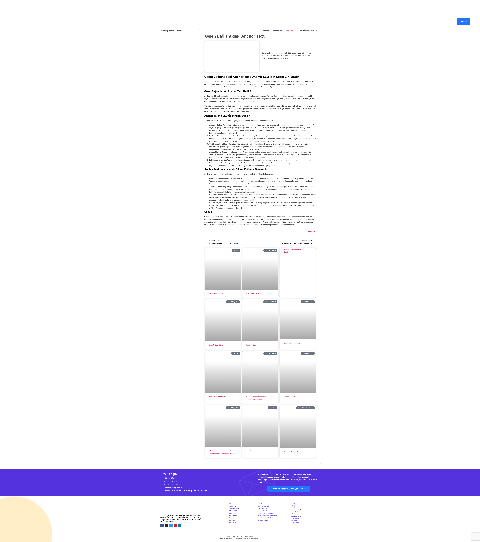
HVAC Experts (295, 522)
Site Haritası (294, 520)
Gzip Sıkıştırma (252, 451)
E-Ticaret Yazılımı (263, 520)
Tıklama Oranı (252, 345)
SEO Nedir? (261, 21)
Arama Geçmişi (290, 397)
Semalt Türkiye (295, 512)
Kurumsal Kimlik (262, 511)
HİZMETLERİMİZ (242, 21)
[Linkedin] (180, 525)
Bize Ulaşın (294, 504)
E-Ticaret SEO (233, 511)
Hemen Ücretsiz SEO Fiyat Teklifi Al (289, 489)
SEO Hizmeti (232, 518)
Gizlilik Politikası (295, 518)
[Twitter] (171, 525)
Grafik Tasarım (262, 508)
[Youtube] (175, 525)
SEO (230, 81)
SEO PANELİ (276, 21)
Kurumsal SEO (233, 506)
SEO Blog (293, 514)
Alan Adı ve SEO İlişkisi (218, 397)
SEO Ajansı (294, 506)
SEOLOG (227, 21)
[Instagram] (166, 525)
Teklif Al (463, 21)
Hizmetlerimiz (294, 508)
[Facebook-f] (162, 525)
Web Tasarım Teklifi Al (264, 518)
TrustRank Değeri (253, 293)
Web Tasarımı (262, 504)
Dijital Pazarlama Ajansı (297, 510)
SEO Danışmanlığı (234, 515)
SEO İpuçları (313, 232)
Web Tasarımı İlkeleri (292, 451)
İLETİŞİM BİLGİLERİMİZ (322, 21)
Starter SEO (232, 513)
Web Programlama (263, 506)
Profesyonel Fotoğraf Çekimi (266, 513)
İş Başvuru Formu (296, 516)
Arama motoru (210, 81)
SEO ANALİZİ (291, 21)
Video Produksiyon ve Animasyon (267, 515)
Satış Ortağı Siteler (216, 345)
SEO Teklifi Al (232, 522)
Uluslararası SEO (234, 508)
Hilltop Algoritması (216, 293)
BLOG (303, 21)
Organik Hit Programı (292, 343)
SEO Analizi (232, 520)
